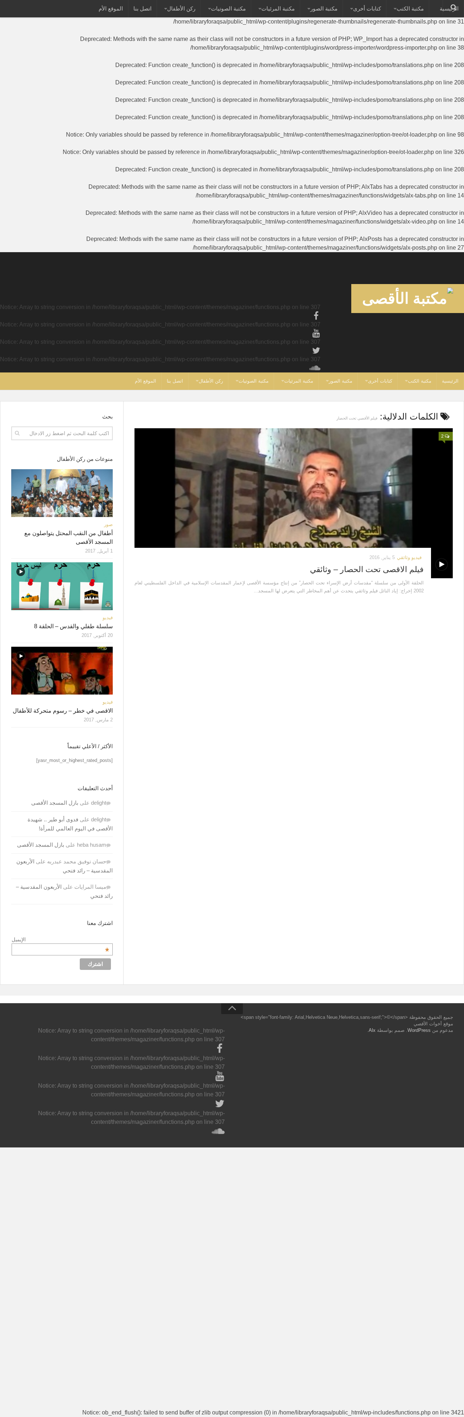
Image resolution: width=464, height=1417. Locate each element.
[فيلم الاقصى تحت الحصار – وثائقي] (293, 503)
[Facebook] (316, 316)
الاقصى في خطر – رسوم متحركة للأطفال (63, 711)
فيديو (108, 617)
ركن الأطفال (181, 8)
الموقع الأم (111, 8)
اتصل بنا (142, 8)
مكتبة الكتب (410, 8)
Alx (372, 1030)
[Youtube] (316, 333)
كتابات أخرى (367, 8)
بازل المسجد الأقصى (54, 803)
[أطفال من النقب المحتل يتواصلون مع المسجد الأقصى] (62, 493)
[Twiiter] (316, 350)
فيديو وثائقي (409, 557)
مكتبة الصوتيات (228, 8)
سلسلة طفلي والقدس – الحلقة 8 (73, 626)
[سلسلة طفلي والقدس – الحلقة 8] (62, 586)
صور (108, 524)
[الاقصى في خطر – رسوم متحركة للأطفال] (62, 671)
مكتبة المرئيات (278, 8)
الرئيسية (450, 381)
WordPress (419, 1030)
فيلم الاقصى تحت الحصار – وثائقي (367, 569)
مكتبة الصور (323, 8)
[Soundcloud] (316, 368)
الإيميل (60, 939)
